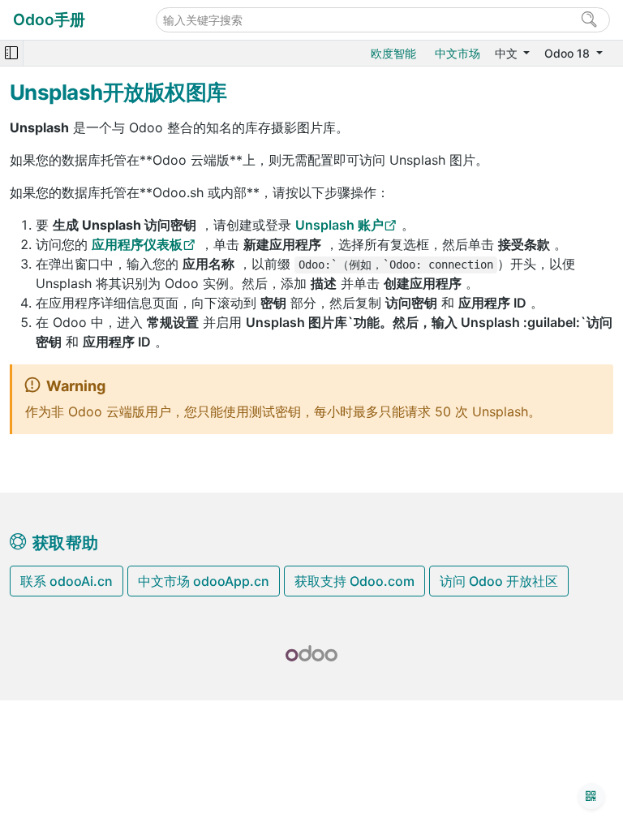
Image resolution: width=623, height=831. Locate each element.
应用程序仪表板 (137, 244)
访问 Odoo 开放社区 (499, 581)
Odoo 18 (568, 53)
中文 (508, 53)
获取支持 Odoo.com (354, 581)
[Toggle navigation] (11, 53)
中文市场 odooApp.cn (203, 581)
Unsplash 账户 (339, 225)
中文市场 (457, 53)
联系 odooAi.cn (66, 581)
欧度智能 (393, 53)
